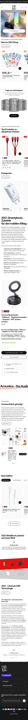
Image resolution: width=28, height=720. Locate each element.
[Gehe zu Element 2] (14, 307)
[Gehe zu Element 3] (15, 307)
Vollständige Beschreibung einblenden (11, 338)
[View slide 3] (15, 463)
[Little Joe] (6, 72)
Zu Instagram (14, 115)
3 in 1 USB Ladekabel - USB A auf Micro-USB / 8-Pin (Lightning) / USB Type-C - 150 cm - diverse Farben (11, 162)
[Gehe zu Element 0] (12, 307)
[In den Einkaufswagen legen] (20, 502)
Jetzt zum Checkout (14, 357)
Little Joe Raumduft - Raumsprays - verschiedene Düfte (11, 76)
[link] (14, 31)
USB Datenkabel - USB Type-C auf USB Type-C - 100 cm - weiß (11, 510)
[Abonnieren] (24, 700)
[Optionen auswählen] (20, 68)
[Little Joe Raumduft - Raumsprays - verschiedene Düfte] (11, 60)
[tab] (6, 480)
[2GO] (4, 158)
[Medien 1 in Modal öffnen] (24, 282)
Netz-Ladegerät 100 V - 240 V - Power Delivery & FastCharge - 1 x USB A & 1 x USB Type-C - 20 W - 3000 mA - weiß (12, 455)
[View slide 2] (14, 463)
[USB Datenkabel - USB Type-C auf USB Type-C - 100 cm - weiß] (11, 494)
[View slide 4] (16, 552)
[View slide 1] (12, 463)
